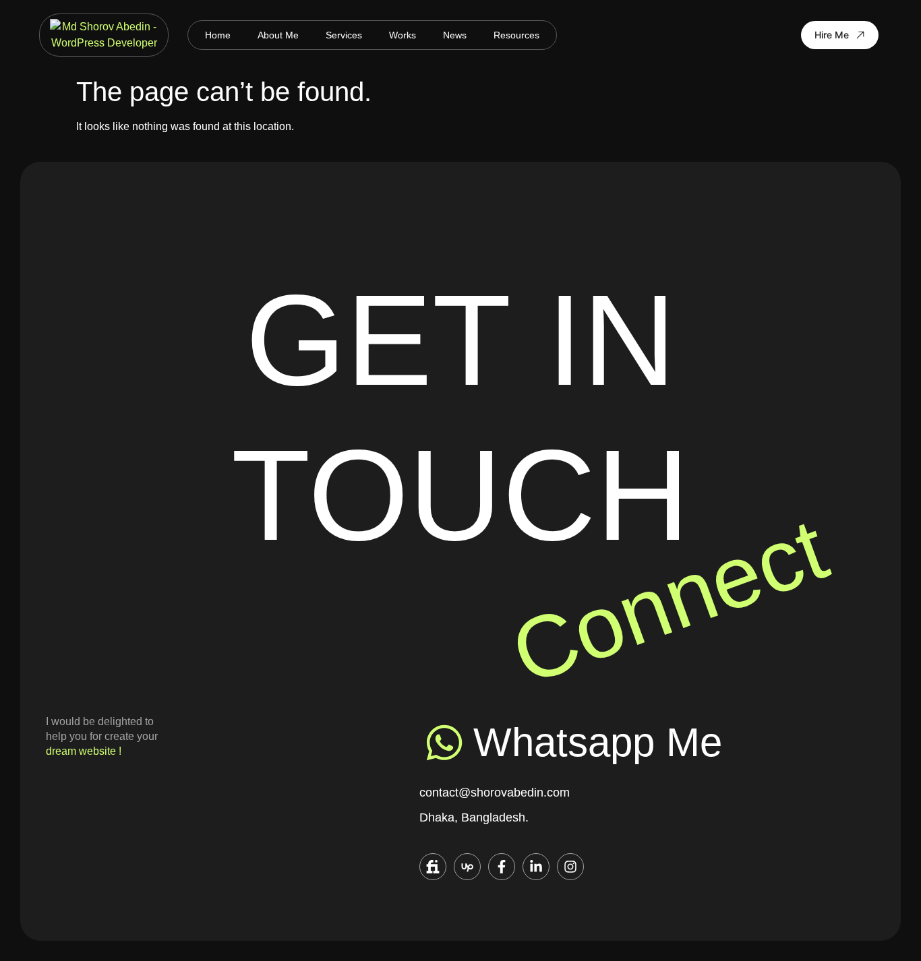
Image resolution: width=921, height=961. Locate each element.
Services (344, 35)
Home (218, 35)
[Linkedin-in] (536, 866)
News (455, 35)
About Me (278, 35)
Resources (516, 35)
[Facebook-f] (501, 866)
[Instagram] (570, 866)
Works (402, 35)
